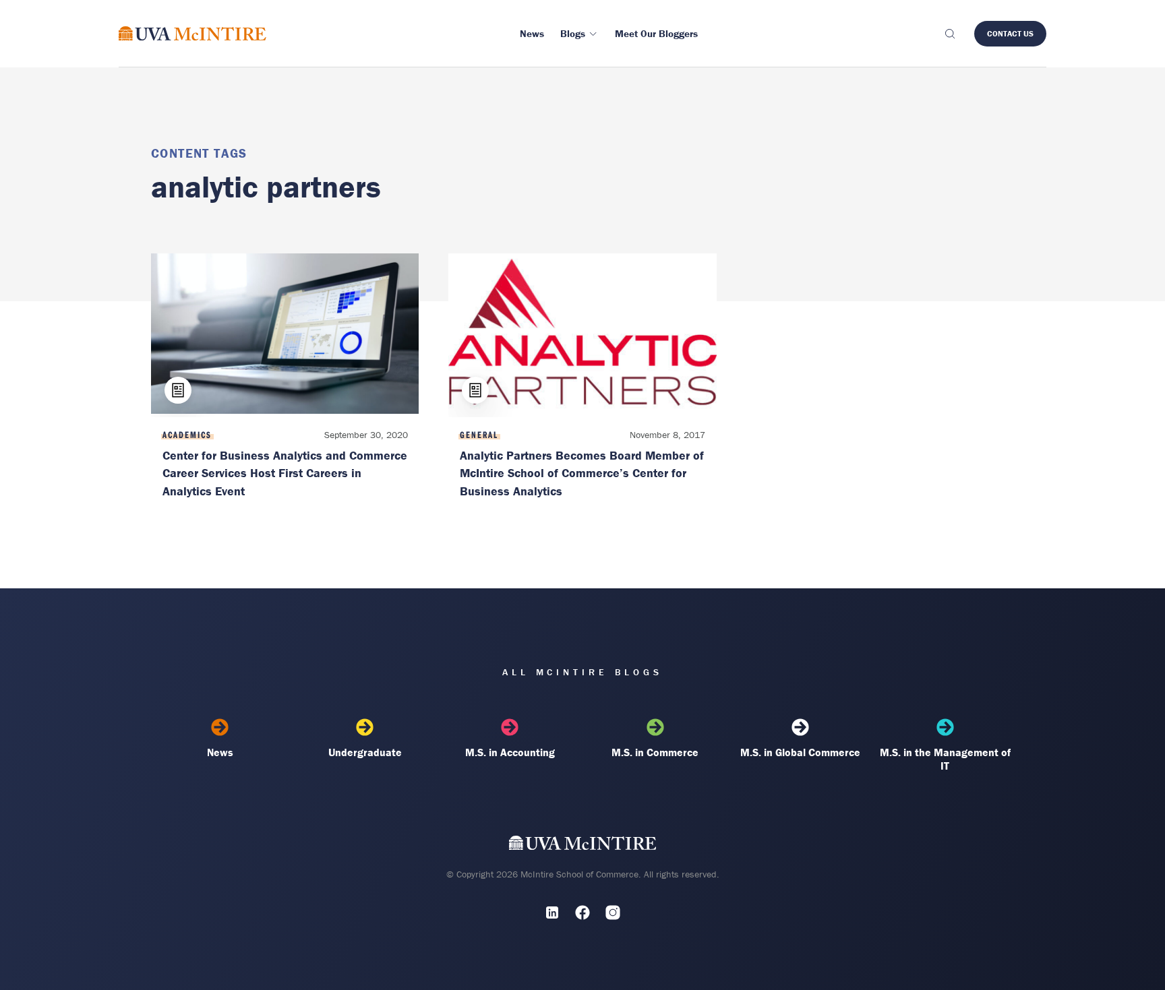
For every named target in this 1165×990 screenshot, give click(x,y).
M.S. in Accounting (510, 752)
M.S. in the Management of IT (945, 758)
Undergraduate (365, 752)
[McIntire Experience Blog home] (192, 33)
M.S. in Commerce (654, 752)
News (220, 752)
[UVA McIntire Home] (583, 845)
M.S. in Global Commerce (800, 752)
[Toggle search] (949, 34)
